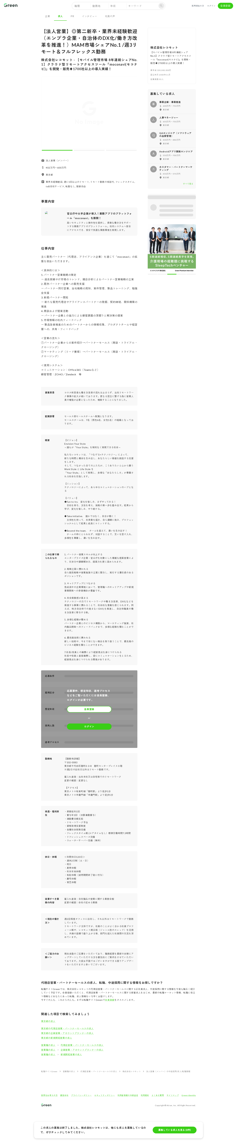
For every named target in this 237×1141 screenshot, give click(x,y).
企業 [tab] (47, 16)
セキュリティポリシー (104, 1095)
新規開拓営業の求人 (71, 1054)
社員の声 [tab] (110, 16)
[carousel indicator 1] (57, 150)
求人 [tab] (60, 16)
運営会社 (64, 1095)
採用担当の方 (198, 6)
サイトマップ (173, 1095)
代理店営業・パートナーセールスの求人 (82, 1045)
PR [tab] (72, 16)
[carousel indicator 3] (121, 150)
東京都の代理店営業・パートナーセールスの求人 (67, 1028)
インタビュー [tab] (89, 16)
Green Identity (189, 1095)
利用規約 (145, 1095)
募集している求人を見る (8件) (174, 1129)
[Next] (133, 113)
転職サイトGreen (49, 1071)
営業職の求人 (48, 1045)
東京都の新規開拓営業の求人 (56, 1037)
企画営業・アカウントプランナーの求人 (82, 1049)
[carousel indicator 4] (181, 274)
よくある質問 (158, 1095)
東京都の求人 (48, 1021)
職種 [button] (77, 5)
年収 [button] (113, 5)
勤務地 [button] (96, 5)
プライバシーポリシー (81, 1095)
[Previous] (46, 113)
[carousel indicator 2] (89, 150)
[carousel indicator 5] (191, 274)
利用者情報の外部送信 (128, 1095)
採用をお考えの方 (49, 1095)
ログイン (211, 6)
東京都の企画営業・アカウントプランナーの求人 (67, 1033)
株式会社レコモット (132, 1071)
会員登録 (225, 5)
